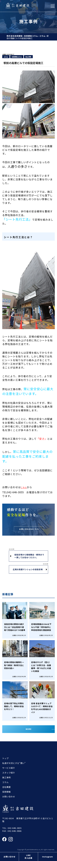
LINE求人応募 (28, 856)
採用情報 (6, 791)
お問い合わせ (9, 856)
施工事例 (28, 57)
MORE (28, 729)
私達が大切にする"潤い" (14, 763)
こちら (24, 487)
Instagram (47, 856)
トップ (5, 758)
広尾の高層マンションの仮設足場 (28, 569)
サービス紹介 (8, 767)
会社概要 (6, 787)
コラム (6, 57)
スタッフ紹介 (8, 772)
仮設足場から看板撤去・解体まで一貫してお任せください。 (29, 556)
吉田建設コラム (17, 57)
